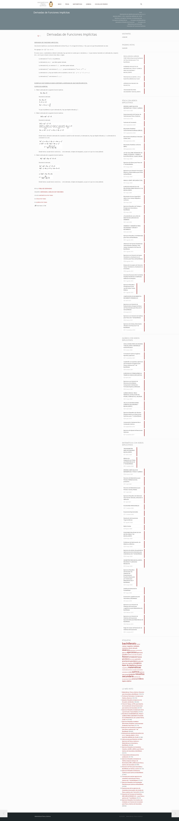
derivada (135, 648)
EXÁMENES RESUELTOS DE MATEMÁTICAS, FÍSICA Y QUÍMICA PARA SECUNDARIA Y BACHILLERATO (133, 69)
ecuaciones (139, 650)
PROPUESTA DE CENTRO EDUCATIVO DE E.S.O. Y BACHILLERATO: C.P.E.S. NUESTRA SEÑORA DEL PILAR (133, 735)
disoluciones (132, 650)
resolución (131, 674)
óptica (129, 681)
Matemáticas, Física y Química (134, 816)
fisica (125, 656)
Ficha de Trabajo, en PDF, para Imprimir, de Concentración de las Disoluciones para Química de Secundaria (132, 706)
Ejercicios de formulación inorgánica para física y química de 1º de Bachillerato (132, 729)
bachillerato (129, 643)
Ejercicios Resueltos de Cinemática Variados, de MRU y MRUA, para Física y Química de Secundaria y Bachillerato (133, 749)
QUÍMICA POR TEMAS (41, 202)
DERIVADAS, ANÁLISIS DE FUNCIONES (52, 192)
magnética (125, 667)
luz (136, 665)
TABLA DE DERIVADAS (45, 188)
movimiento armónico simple (129, 669)
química (135, 672)
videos (141, 679)
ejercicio (124, 652)
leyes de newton (128, 665)
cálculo (130, 648)
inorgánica (137, 663)
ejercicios (132, 652)
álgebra (124, 681)
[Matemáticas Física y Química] (45, 4)
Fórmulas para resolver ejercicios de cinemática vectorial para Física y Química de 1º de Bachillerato (132, 778)
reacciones (125, 674)
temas (130, 679)
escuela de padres (137, 654)
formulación (132, 657)
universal (135, 679)
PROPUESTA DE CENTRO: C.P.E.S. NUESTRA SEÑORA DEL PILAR (132, 78)
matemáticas (134, 667)
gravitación (126, 661)
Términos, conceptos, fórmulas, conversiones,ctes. (128, 18)
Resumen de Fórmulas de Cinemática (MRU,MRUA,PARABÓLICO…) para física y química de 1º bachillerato (133, 796)
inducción (140, 661)
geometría (138, 659)
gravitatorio (134, 661)
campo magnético (127, 646)
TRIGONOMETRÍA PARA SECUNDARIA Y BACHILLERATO (132, 90)
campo (138, 644)
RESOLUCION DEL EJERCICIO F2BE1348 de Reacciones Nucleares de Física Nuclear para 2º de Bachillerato (133, 59)
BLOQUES (122, 816)
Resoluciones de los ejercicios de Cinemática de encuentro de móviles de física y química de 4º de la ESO (132, 790)
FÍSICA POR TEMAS (41, 198)
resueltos (139, 674)
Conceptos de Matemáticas (119, 20)
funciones (132, 659)
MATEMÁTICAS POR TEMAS (46, 195)
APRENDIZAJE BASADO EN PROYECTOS (131, 84)
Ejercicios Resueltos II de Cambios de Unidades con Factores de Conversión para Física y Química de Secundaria (132, 802)
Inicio (140, 12)
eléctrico (130, 654)
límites (139, 665)
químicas (141, 672)
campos (136, 646)
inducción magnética (127, 663)
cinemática (125, 648)
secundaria (128, 676)
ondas (130, 672)
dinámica (125, 650)
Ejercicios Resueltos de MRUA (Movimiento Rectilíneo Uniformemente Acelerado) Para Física (132, 723)
